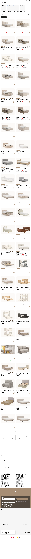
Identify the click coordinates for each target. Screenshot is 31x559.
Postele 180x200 (3, 472)
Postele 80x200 (18, 469)
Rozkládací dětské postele (4, 483)
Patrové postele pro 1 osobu (19, 466)
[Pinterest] (29, 532)
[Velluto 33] (2, 103)
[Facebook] (25, 532)
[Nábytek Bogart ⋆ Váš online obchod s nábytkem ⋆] (6, 1)
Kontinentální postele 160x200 (20, 477)
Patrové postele (18, 465)
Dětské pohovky (3, 464)
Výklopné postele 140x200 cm (20, 486)
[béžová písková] (16, 394)
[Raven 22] (17, 155)
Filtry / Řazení (4, 17)
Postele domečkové (3, 466)
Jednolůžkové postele (19, 463)
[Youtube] (28, 532)
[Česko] (13, 537)
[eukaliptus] (17, 394)
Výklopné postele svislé (19, 485)
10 (20, 431)
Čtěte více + (2, 457)
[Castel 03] (2, 51)
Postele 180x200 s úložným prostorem (6, 473)
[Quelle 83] (17, 34)
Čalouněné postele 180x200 (5, 475)
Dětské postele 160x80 (4, 479)
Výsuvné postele (3, 469)
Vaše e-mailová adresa (5, 500)
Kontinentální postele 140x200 (5, 478)
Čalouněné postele (18, 462)
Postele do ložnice (3, 462)
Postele (5, 2)
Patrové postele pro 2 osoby (5, 467)
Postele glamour (18, 479)
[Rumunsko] (17, 537)
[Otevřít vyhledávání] (26, 1)
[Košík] (29, 0)
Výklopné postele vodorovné (5, 485)
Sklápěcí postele (18, 464)
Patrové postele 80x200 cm (19, 484)
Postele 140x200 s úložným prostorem (6, 474)
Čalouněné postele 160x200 (19, 475)
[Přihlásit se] (28, 1)
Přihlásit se (22, 498)
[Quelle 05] (2, 34)
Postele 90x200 (3, 470)
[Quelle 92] (16, 34)
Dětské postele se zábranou (19, 481)
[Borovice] (3, 256)
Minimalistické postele (19, 480)
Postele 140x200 (3, 471)
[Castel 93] (16, 51)
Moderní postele (3, 480)
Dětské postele (3, 465)
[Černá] (2, 256)
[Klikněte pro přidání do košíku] (14, 32)
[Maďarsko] (15, 537)
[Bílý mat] (2, 325)
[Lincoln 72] (2, 394)
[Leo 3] (16, 155)
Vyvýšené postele (3, 468)
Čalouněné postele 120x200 (19, 476)
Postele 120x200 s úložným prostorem (21, 474)
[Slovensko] (19, 537)
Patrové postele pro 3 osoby (20, 467)
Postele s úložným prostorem (20, 472)
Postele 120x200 (18, 470)
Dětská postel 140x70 (4, 481)
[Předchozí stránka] (1, 431)
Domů (2, 2)
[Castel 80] (3, 34)
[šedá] (17, 308)
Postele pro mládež (18, 468)
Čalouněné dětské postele (19, 483)
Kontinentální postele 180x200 (5, 477)
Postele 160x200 (18, 471)
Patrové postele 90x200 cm (5, 484)
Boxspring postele (3, 463)
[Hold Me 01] (16, 256)
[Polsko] (11, 537)
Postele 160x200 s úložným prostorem (21, 473)
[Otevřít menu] (1, 1)
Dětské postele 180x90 (19, 478)
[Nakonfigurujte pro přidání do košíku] (14, 153)
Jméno (3, 497)
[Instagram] (27, 532)
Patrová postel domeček (4, 482)
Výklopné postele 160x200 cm (5, 486)
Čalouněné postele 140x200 (5, 476)
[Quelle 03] (5, 34)
